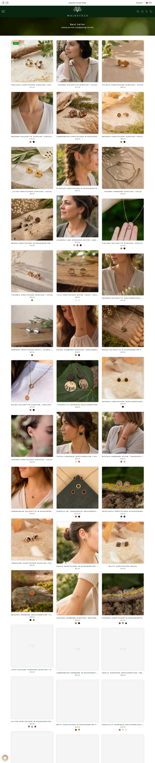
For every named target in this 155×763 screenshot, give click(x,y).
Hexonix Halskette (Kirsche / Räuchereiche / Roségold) (42, 136)
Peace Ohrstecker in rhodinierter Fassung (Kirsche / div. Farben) (94, 566)
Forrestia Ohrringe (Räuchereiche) (77, 405)
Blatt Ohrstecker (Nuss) (123, 566)
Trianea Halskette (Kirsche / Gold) (77, 85)
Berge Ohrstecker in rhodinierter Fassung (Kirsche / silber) (46, 243)
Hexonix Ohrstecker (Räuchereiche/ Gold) (126, 401)
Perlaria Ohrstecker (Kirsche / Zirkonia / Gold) (38, 85)
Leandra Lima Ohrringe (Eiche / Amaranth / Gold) (84, 240)
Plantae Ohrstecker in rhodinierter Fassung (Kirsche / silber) (92, 188)
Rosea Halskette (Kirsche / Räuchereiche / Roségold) (41, 405)
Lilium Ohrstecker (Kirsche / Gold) (32, 191)
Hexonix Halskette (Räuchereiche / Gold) (125, 298)
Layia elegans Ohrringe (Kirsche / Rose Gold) (36, 670)
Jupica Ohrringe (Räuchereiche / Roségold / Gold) (85, 456)
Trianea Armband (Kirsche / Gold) (123, 191)
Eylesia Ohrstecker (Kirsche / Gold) (122, 85)
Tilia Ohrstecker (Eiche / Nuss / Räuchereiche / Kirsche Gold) (91, 295)
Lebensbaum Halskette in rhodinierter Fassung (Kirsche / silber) (48, 511)
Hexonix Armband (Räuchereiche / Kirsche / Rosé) (38, 615)
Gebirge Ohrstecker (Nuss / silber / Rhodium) (36, 350)
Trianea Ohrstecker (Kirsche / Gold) (32, 295)
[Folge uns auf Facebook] (3, 2)
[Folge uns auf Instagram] (7, 2)
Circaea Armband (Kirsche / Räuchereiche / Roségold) (87, 618)
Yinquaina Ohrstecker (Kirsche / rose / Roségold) (39, 563)
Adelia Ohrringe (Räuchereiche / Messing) (125, 673)
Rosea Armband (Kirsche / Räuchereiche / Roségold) (86, 350)
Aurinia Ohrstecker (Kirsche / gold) (32, 460)
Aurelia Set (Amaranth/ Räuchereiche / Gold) (82, 511)
